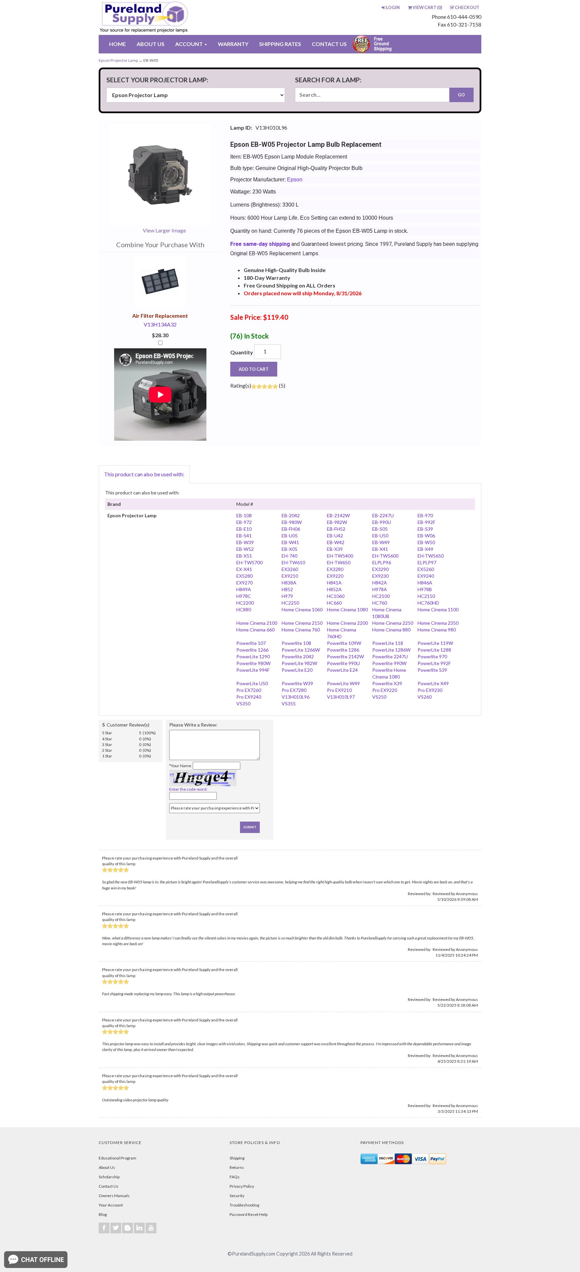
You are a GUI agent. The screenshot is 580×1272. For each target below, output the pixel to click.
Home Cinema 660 (255, 629)
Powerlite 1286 (343, 650)
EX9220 (335, 576)
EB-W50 (426, 542)
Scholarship (109, 1176)
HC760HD (428, 603)
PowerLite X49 (433, 683)
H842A (379, 582)
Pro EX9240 (248, 697)
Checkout (467, 7)
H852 (287, 589)
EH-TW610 (293, 562)
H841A (334, 582)
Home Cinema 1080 (347, 609)
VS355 (289, 703)
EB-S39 (425, 529)
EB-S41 (244, 535)
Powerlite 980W (253, 663)
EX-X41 (244, 569)
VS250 (379, 697)
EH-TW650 (338, 562)
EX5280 (244, 576)
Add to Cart (254, 369)
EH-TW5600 (385, 556)
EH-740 (289, 556)
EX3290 (380, 569)
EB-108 (244, 515)
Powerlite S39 (432, 670)
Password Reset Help (249, 1214)
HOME (117, 44)
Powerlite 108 (296, 643)
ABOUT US (150, 44)
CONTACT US (329, 44)
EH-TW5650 (431, 556)
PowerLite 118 (387, 643)
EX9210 (290, 576)
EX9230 (380, 576)
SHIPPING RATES (280, 44)
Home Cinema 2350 (438, 623)
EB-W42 (335, 542)
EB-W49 (381, 542)
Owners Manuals (114, 1195)
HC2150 (426, 596)
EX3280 (335, 569)
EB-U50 (380, 535)
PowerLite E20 (297, 670)
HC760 (379, 603)
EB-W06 (426, 535)
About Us (107, 1167)
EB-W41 (290, 542)
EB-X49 (425, 549)
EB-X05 (289, 549)
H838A (289, 582)
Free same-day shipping (260, 244)
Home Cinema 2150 (302, 623)
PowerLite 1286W (391, 650)
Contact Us (108, 1186)
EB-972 (244, 522)
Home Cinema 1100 (438, 609)
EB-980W (292, 522)
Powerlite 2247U (390, 656)
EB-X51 (244, 556)
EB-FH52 (336, 529)
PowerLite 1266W (301, 650)
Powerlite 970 (432, 656)
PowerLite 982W (299, 663)
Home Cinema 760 (301, 629)
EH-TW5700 (249, 562)
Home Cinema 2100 (256, 623)
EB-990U (381, 522)
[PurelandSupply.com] (175, 17)
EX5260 (426, 569)
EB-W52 (245, 549)
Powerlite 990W (389, 663)
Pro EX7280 (294, 690)
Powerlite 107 (251, 643)
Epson (294, 179)
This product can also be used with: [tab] (144, 474)
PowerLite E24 (342, 670)
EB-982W (337, 522)
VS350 (243, 703)
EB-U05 (290, 535)
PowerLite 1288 (434, 650)
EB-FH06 (291, 529)
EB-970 (425, 515)
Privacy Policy (242, 1186)
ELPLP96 (381, 562)
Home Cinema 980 (437, 629)
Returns (237, 1167)
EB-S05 (380, 529)
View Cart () (427, 7)
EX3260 (290, 569)
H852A (334, 589)
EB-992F (426, 522)
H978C (243, 596)
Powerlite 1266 (252, 650)
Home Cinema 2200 (347, 623)
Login (393, 7)
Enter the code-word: (188, 789)
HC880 (243, 609)
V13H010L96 (295, 697)
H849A (243, 589)
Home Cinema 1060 (302, 609)
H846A (425, 582)
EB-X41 (380, 549)
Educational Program (117, 1157)
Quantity (241, 352)
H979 (287, 596)
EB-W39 (245, 542)
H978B (425, 589)
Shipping (237, 1157)
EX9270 (244, 582)
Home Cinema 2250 (392, 623)
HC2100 (381, 596)
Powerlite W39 (297, 683)
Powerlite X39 (387, 683)
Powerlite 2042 (298, 656)
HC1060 (335, 596)
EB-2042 (291, 515)
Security (237, 1195)
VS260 (425, 697)
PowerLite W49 (343, 683)
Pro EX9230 (430, 690)
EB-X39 (335, 549)
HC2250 (290, 603)
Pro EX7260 (248, 690)
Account (189, 44)
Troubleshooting (244, 1205)
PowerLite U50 (252, 683)
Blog (103, 1214)
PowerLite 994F (253, 670)
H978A (379, 589)
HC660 (334, 603)
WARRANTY (233, 44)
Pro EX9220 (384, 690)
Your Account (111, 1205)
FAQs (235, 1176)
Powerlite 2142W (345, 656)
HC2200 (245, 603)
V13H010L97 (341, 697)
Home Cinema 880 (391, 629)
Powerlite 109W (344, 643)
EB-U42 (335, 535)
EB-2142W (338, 515)
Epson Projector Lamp (118, 60)
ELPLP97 (427, 562)
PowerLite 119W (435, 643)
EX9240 (426, 576)
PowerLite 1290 (253, 656)
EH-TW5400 (340, 556)
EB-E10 (244, 529)
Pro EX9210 (339, 690)
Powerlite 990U (343, 663)
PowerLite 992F (434, 663)
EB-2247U (383, 515)
